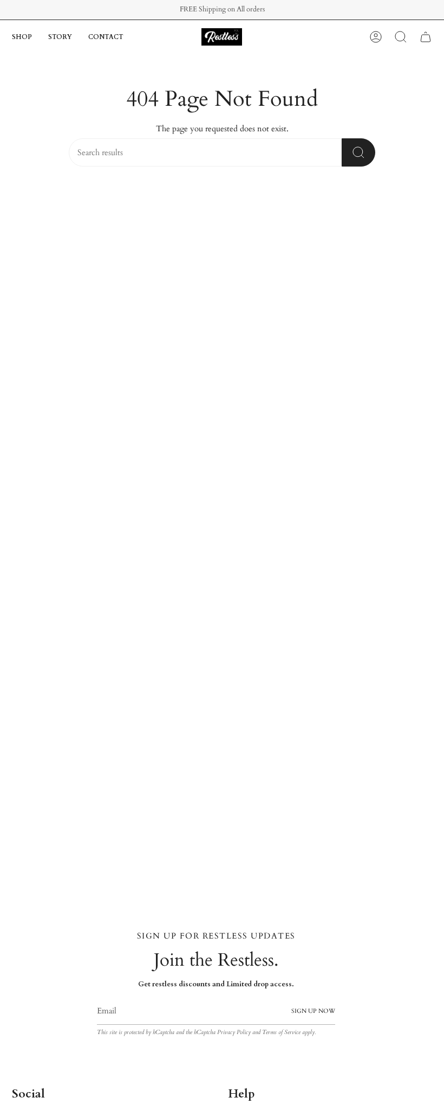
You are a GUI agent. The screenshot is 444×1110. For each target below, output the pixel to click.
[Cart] (425, 37)
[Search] (358, 152)
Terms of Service (281, 1032)
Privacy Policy (234, 1032)
